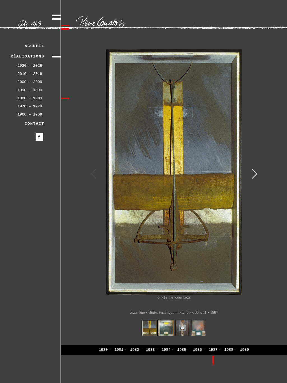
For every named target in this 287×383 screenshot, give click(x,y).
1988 (228, 349)
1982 (134, 349)
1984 (165, 349)
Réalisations (27, 56)
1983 (150, 349)
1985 (181, 349)
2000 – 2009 (29, 82)
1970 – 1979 (29, 106)
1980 (103, 349)
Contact (34, 123)
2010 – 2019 (29, 73)
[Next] (254, 175)
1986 (197, 349)
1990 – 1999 (29, 90)
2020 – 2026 (29, 65)
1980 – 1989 (29, 98)
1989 (244, 349)
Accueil (34, 46)
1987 (213, 349)
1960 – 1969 (29, 114)
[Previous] (93, 175)
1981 (118, 349)
